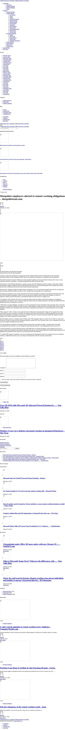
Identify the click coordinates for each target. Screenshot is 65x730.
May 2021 (5, 85)
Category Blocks (10, 12)
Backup (5, 186)
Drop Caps (12, 36)
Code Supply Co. (18, 721)
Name (2, 370)
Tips (4, 179)
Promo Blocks (9, 43)
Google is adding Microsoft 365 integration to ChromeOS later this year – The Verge (24, 459)
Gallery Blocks (10, 42)
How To (5, 183)
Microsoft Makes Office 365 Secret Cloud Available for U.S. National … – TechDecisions (25, 460)
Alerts (11, 16)
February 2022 (7, 72)
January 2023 (6, 57)
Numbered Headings (15, 40)
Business (5, 185)
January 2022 (6, 74)
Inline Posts (9, 45)
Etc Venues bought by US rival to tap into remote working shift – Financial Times (15, 159)
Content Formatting (11, 33)
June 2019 (5, 91)
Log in (4, 109)
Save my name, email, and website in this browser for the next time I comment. (21, 379)
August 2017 (6, 94)
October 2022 (6, 61)
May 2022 (5, 68)
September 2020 (7, 88)
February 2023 (7, 55)
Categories (5, 3)
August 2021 (6, 81)
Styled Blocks (13, 37)
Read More (6, 551)
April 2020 (6, 90)
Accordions (12, 15)
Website (2, 376)
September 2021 (7, 80)
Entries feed (6, 111)
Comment (3, 367)
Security (5, 181)
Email (2, 373)
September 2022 (7, 62)
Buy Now (5, 49)
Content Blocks (10, 13)
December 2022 (7, 58)
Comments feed (7, 112)
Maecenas (8, 4)
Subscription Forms (14, 29)
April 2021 (6, 87)
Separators (12, 25)
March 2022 (6, 71)
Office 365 (6, 102)
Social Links (13, 27)
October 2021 (6, 78)
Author (11, 17)
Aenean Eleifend (10, 6)
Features (5, 10)
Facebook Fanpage (14, 19)
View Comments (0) (5, 385)
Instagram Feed (13, 20)
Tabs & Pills (13, 30)
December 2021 (7, 75)
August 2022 (6, 64)
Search (17, 448)
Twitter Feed (13, 32)
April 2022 (6, 70)
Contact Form (9, 46)
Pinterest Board (13, 22)
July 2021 (5, 82)
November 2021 (7, 77)
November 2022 (7, 59)
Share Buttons (13, 26)
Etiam (7, 9)
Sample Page (6, 48)
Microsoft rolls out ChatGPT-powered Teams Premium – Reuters (12, 145)
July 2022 (5, 65)
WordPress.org (7, 114)
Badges (11, 35)
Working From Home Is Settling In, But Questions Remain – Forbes (27, 668)
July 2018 (5, 92)
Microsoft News (7, 100)
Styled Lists (12, 39)
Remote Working (10, 7)
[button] (1, 125)
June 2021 (5, 84)
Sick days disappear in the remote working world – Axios (23, 707)
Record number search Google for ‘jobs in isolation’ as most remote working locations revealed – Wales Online (21, 173)
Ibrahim (2, 206)
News (4, 182)
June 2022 (5, 67)
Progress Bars (13, 23)
